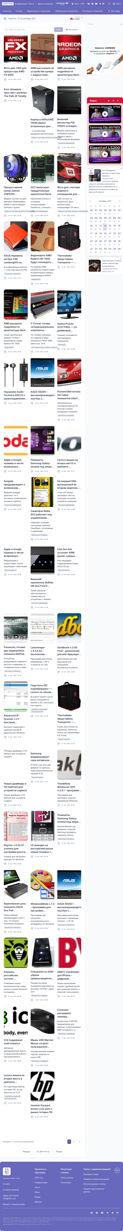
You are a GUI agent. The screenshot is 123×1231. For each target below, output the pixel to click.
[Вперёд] (79, 1142)
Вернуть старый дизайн (14, 1204)
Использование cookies (94, 1184)
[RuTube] (103, 3)
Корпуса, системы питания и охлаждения (46, 137)
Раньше (26, 1151)
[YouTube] (96, 3)
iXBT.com (39, 1177)
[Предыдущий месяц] (90, 201)
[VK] (91, 1212)
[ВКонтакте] (88, 3)
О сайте (6, 1184)
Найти (58, 29)
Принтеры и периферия (40, 1061)
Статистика (66, 1182)
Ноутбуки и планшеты (92, 11)
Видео (93, 100)
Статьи (19, 11)
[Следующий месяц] (120, 201)
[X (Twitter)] (112, 1212)
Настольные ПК (37, 712)
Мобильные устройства (66, 11)
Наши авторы (67, 1177)
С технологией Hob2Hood (107, 178)
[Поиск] (109, 3)
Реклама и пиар (90, 1174)
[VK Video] (113, 101)
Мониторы (62, 345)
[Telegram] (100, 3)
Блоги (31, 4)
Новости (7, 11)
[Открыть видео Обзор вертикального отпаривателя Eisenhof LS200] (105, 154)
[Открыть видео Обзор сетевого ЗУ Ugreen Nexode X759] (105, 114)
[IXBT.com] (5, 18)
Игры (37, 1192)
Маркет (38, 1202)
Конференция (21, 4)
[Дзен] (92, 3)
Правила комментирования (96, 1179)
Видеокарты (36, 279)
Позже (59, 1151)
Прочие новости (10, 570)
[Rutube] (118, 101)
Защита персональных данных (94, 1190)
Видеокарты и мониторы (38, 11)
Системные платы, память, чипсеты (44, 347)
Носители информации (66, 143)
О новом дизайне (11, 1190)
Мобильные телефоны (39, 535)
